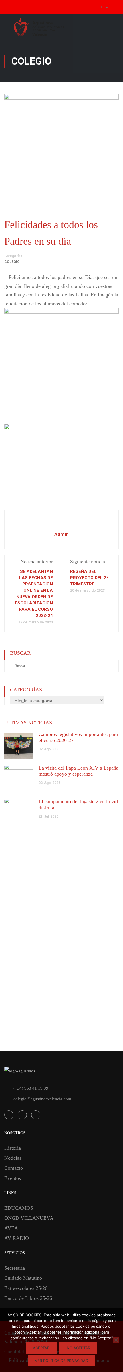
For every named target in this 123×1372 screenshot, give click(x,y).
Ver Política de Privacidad (61, 1360)
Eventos (12, 1178)
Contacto (13, 1168)
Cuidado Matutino (23, 1278)
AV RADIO (16, 1238)
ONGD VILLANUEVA (28, 1218)
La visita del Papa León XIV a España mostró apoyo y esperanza (78, 771)
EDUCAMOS (18, 1208)
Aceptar (41, 1348)
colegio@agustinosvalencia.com (42, 1099)
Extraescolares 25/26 (25, 1288)
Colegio (12, 262)
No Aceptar (78, 1348)
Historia (12, 1148)
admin (61, 534)
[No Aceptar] (116, 1340)
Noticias (12, 1158)
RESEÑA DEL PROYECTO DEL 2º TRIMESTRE (89, 578)
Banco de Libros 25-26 (28, 1298)
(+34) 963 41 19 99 (30, 1088)
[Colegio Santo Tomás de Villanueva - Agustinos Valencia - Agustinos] (58, 27)
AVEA (11, 1228)
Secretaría (14, 1268)
